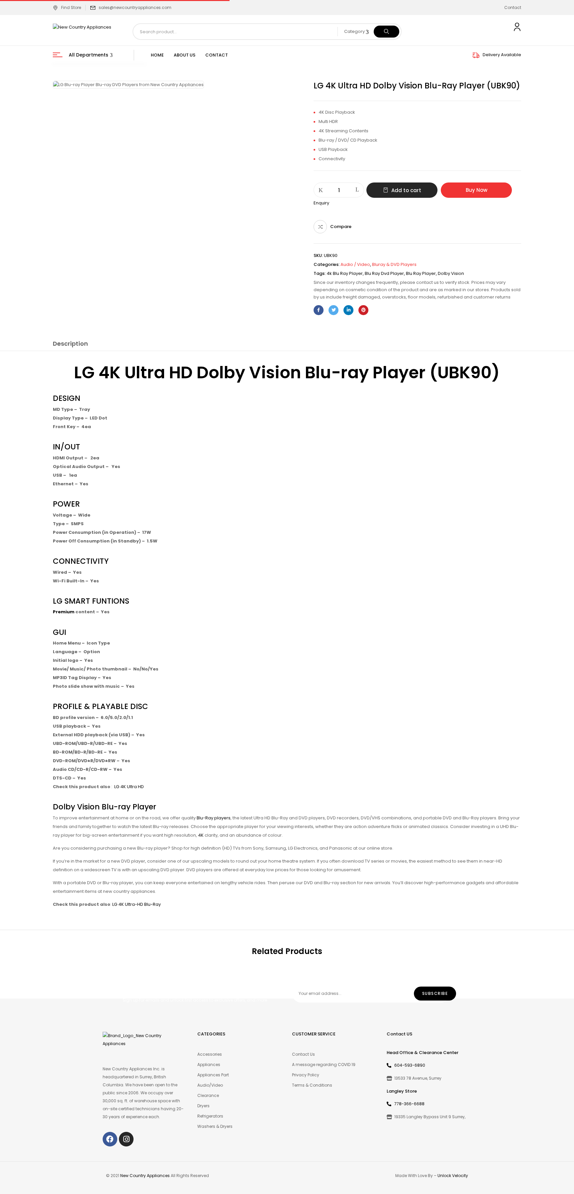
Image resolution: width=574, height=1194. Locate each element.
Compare (340, 226)
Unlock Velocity (452, 1175)
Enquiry (321, 203)
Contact (512, 7)
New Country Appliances (145, 1175)
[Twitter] (333, 310)
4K (201, 835)
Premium (63, 612)
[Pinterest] (363, 310)
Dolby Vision (451, 273)
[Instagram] (126, 1139)
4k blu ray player (345, 273)
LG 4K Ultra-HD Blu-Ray (136, 904)
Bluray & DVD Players (394, 264)
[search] (386, 32)
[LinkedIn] (348, 310)
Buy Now (476, 189)
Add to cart (406, 190)
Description (70, 343)
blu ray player (421, 273)
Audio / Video (355, 264)
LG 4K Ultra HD (129, 786)
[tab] (70, 345)
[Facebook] (319, 310)
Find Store (71, 7)
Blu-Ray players (214, 818)
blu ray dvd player (384, 273)
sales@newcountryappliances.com (135, 7)
